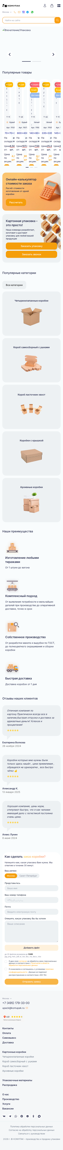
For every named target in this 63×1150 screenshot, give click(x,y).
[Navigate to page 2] (31, 167)
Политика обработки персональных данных (31, 1126)
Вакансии (8, 1108)
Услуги (6, 1103)
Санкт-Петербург (28, 875)
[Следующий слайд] (53, 54)
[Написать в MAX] (23, 12)
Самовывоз (9, 1037)
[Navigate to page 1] (27, 167)
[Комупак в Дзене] (27, 1116)
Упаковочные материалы (17, 1080)
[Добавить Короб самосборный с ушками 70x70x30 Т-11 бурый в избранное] (6, 84)
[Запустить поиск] (57, 20)
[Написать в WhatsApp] (32, 12)
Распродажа (9, 1084)
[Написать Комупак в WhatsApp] (16, 1116)
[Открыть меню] (58, 5)
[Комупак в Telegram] (10, 1116)
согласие (23, 961)
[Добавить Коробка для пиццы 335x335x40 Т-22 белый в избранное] (43, 84)
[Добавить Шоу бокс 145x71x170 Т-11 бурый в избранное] (56, 84)
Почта (8, 906)
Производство (10, 1099)
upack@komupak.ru (13, 1007)
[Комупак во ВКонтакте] (4, 1116)
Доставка (8, 1042)
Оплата (6, 1033)
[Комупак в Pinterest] (21, 1116)
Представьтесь (12, 883)
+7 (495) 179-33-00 (16, 1003)
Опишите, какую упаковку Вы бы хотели (25, 918)
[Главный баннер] (31, 45)
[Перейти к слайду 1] (26, 61)
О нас (5, 1094)
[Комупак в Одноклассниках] (33, 1116)
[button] (31, 982)
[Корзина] (52, 5)
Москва (11, 875)
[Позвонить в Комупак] (15, 12)
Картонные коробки (14, 1051)
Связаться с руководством (31, 1133)
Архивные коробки (12, 1070)
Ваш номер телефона (15, 895)
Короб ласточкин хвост (15, 1066)
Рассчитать (16, 202)
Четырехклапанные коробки (18, 1056)
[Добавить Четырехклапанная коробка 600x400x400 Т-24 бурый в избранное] (19, 84)
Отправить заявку (31, 981)
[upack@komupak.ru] (19, 12)
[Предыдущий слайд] (10, 54)
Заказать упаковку (31, 246)
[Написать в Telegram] (27, 12)
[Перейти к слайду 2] (36, 61)
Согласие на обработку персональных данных (31, 1130)
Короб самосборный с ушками (19, 1061)
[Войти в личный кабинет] (46, 5)
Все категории (14, 285)
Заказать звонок (31, 254)
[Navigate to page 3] (35, 167)
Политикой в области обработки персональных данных (29, 964)
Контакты (8, 1028)
